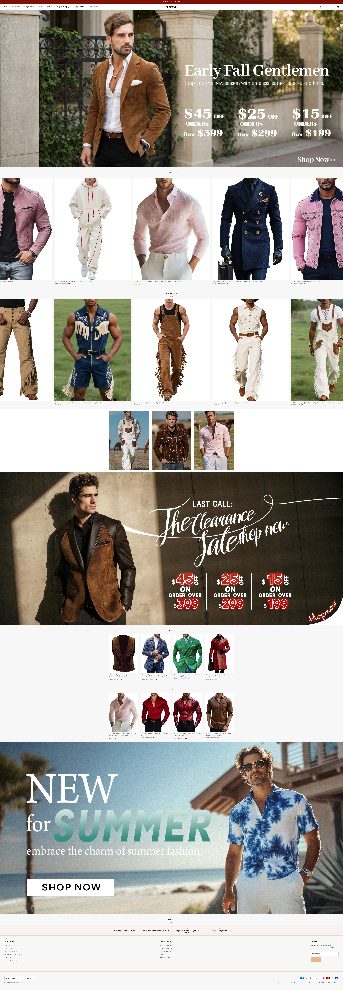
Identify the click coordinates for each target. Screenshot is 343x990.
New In (40, 7)
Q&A (161, 954)
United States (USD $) (13, 978)
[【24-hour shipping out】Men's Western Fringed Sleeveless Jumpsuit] (250, 350)
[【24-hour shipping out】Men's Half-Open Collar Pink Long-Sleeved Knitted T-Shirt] (171, 229)
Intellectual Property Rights (13, 954)
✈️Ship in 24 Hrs (28, 7)
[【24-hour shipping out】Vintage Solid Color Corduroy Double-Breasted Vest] (123, 653)
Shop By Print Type (78, 7)
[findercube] (172, 7)
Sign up (316, 959)
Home (6, 7)
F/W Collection (94, 7)
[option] (171, 88)
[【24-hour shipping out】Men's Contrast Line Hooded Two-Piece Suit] (93, 229)
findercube (11, 982)
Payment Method (165, 951)
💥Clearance (15, 7)
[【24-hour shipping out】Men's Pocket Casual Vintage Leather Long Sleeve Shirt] (219, 712)
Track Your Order (165, 957)
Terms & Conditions (10, 951)
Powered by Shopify (19, 982)
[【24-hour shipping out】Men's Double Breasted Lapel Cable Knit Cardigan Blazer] (187, 653)
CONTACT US (9, 957)
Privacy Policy (8, 948)
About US (7, 945)
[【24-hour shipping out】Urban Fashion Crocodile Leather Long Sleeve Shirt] (187, 712)
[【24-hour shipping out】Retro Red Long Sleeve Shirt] (155, 712)
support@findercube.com (323, 945)
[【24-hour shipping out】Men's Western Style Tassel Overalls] (171, 350)
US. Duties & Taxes (10, 960)
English (29, 978)
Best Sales (49, 7)
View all (171, 175)
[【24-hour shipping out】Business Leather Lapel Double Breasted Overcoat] (219, 653)
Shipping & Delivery (166, 945)
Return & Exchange (166, 948)
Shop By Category (63, 7)
